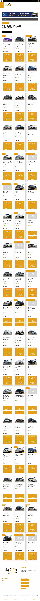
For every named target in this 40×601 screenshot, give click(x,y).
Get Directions (23, 571)
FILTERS (5, 22)
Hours (31, 573)
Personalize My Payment (3, 180)
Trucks (3, 581)
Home (2, 9)
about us (23, 588)
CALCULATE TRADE (25, 582)
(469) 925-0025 (26, 573)
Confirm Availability (7, 60)
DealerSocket (25, 595)
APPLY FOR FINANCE (25, 585)
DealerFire (19, 595)
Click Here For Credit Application (8, 55)
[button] (38, 1)
